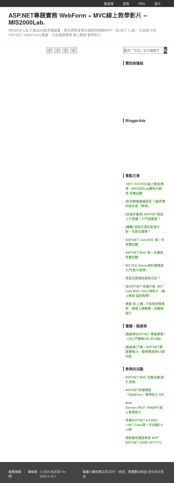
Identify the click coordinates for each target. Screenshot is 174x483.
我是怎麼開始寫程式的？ (142, 278)
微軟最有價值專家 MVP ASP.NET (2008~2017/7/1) (143, 439)
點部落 (109, 3)
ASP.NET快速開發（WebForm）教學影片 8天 (144, 392)
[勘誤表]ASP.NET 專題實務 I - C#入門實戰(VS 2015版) (145, 336)
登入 (157, 3)
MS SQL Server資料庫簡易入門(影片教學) (144, 267)
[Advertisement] (148, 89)
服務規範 (14, 471)
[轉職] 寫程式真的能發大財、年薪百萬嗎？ (142, 229)
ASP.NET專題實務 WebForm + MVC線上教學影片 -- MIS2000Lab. (77, 18)
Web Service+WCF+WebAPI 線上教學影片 (144, 407)
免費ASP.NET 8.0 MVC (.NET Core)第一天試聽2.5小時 (144, 425)
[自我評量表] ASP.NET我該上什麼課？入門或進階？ (144, 216)
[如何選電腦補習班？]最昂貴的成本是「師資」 (145, 203)
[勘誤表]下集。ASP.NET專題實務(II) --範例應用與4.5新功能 (145, 351)
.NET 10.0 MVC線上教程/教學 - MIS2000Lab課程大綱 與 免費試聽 (144, 188)
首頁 (126, 3)
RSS (142, 3)
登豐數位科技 (137, 471)
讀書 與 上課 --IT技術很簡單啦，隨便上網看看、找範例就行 (145, 308)
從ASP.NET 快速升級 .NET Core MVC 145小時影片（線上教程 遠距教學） (145, 291)
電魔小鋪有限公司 (95, 471)
